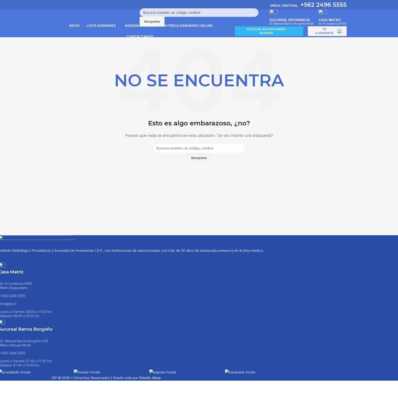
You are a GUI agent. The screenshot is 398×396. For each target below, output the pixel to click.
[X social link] (14, 258)
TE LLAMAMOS (324, 31)
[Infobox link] (199, 18)
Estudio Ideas (150, 378)
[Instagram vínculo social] (26, 258)
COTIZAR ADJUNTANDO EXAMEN (266, 31)
